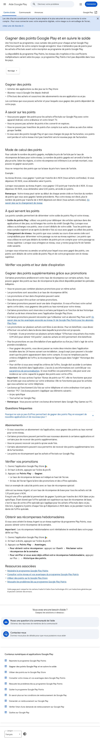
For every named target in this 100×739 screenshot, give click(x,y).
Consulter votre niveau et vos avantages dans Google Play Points (37, 678)
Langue (10, 731)
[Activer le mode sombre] (25, 734)
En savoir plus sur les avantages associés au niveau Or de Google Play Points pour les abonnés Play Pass (50, 320)
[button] (5, 4)
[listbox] (13, 71)
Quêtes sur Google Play (19, 712)
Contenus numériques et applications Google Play (29, 654)
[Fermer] (97, 19)
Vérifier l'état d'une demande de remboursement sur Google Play (36, 707)
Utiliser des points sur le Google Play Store (27, 578)
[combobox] (56, 4)
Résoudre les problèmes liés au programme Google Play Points (36, 582)
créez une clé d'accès (12, 26)
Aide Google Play (18, 4)
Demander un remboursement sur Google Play (28, 701)
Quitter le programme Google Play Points (26, 689)
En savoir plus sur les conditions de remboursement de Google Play (38, 695)
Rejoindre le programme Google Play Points (27, 571)
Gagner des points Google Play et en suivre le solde (33, 666)
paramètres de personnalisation (24, 371)
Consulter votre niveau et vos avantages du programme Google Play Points (43, 574)
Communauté (25, 12)
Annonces (39, 12)
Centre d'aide (9, 12)
